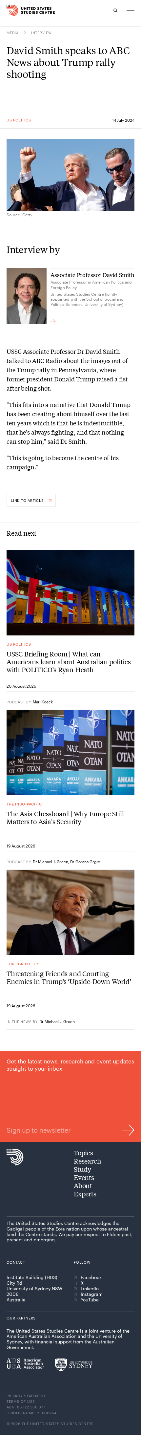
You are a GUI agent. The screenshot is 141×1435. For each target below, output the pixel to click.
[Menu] (130, 10)
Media (13, 33)
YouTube (90, 1299)
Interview (41, 33)
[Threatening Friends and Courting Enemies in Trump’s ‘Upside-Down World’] (70, 912)
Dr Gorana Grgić (85, 861)
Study (82, 1169)
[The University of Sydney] (73, 1364)
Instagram (92, 1294)
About (83, 1185)
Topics (83, 1152)
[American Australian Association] (25, 1363)
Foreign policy (23, 964)
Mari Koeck (43, 701)
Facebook (91, 1277)
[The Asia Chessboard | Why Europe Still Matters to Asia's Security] (70, 752)
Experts (85, 1193)
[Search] (115, 10)
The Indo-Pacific (24, 804)
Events (84, 1177)
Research (87, 1160)
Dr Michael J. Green (50, 861)
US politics (19, 120)
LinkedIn (90, 1288)
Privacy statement (26, 1396)
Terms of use (21, 1401)
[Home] (11, 10)
